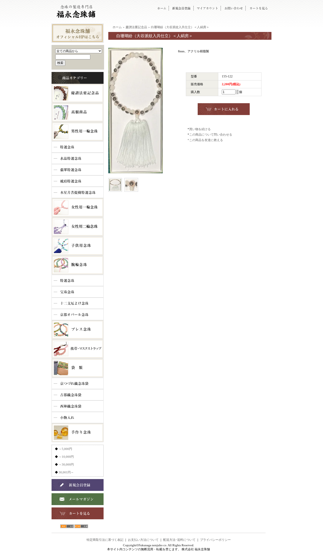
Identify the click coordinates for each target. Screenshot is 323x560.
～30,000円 (66, 464)
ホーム (117, 27)
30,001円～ (66, 472)
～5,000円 (65, 449)
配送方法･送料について (179, 540)
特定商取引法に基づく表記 (105, 540)
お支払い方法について (143, 540)
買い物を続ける (200, 129)
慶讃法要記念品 (136, 27)
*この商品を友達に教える (205, 140)
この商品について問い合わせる (210, 134)
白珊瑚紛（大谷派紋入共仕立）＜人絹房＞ (180, 27)
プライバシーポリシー (215, 540)
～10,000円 (66, 456)
